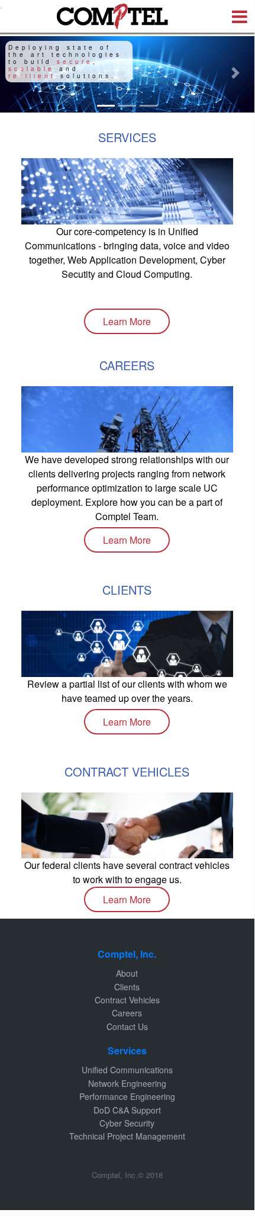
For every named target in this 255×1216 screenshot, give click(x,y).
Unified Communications (127, 1070)
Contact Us (127, 1026)
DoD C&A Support (127, 1110)
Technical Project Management (127, 1136)
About (127, 973)
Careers (127, 1013)
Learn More (127, 321)
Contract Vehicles (127, 1000)
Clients (127, 987)
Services (127, 1050)
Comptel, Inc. (127, 954)
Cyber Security (126, 1123)
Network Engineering (127, 1083)
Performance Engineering (127, 1096)
